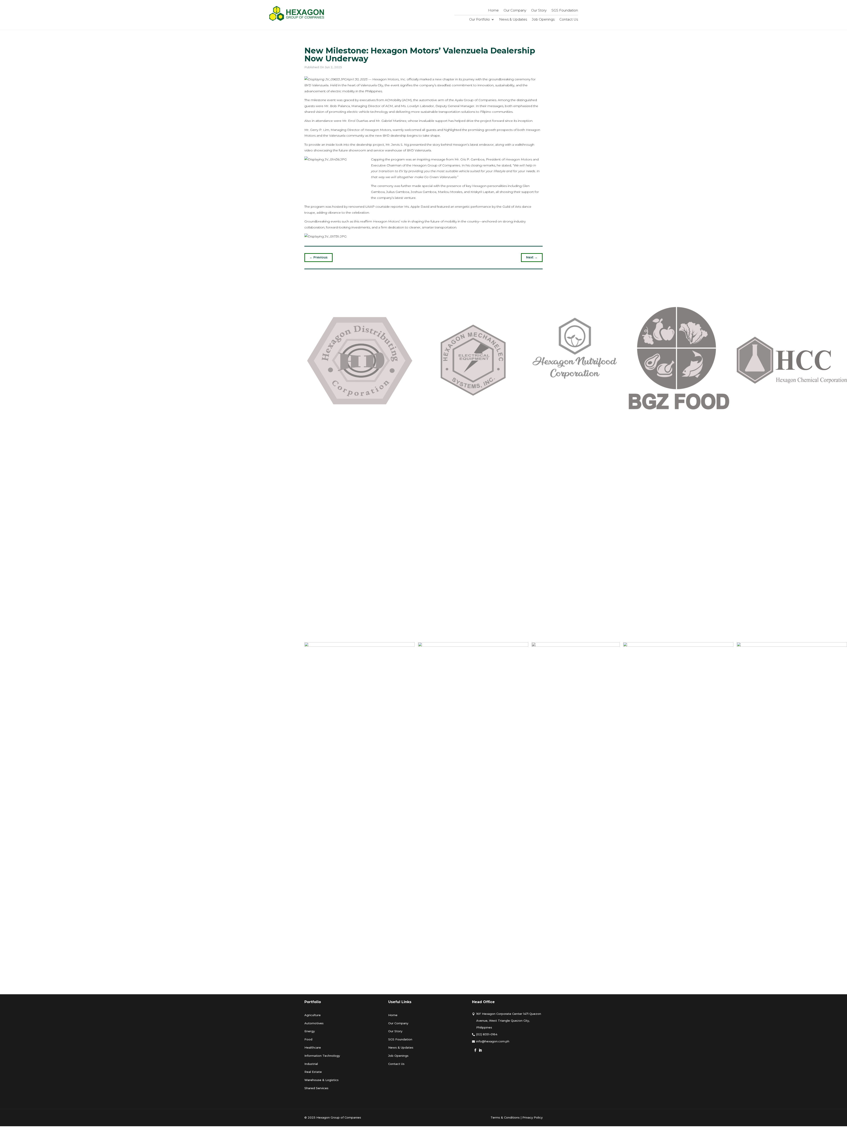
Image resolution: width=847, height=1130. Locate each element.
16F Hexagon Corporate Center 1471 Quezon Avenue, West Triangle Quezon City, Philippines (508, 1020)
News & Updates (513, 19)
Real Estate (313, 1072)
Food (308, 1039)
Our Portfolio (479, 19)
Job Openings (543, 19)
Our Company (515, 10)
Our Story (539, 10)
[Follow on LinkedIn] (480, 1050)
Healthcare (312, 1047)
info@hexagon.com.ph (492, 1041)
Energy (309, 1031)
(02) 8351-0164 (486, 1034)
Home (493, 10)
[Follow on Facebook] (475, 1050)
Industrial (311, 1064)
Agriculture (312, 1015)
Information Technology (322, 1055)
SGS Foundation (564, 10)
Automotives (314, 1023)
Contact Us (568, 19)
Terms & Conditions (505, 1117)
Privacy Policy (532, 1117)
